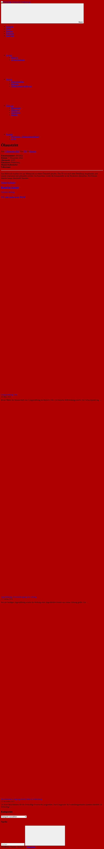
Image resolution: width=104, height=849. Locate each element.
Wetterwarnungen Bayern (21, 86)
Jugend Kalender (18, 60)
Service (9, 79)
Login (13, 139)
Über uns (9, 106)
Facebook (10, 33)
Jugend (9, 55)
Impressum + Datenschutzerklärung (25, 136)
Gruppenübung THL (9, 395)
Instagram (10, 36)
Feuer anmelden (17, 81)
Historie (14, 115)
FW (25, 151)
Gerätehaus (15, 112)
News (8, 29)
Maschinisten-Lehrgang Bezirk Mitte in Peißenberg (21, 799)
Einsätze (9, 31)
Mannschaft (16, 108)
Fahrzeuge (15, 110)
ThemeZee (31, 847)
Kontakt (9, 134)
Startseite (9, 26)
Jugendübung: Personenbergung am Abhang (19, 597)
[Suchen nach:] (13, 844)
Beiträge (14, 57)
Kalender (15, 84)
